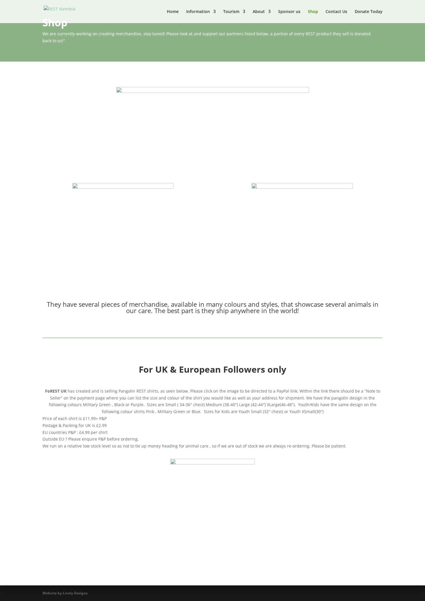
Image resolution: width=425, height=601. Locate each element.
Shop (313, 12)
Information (198, 12)
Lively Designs (75, 593)
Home (173, 12)
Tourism (231, 12)
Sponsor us (289, 12)
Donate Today (368, 12)
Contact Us (336, 12)
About (259, 12)
